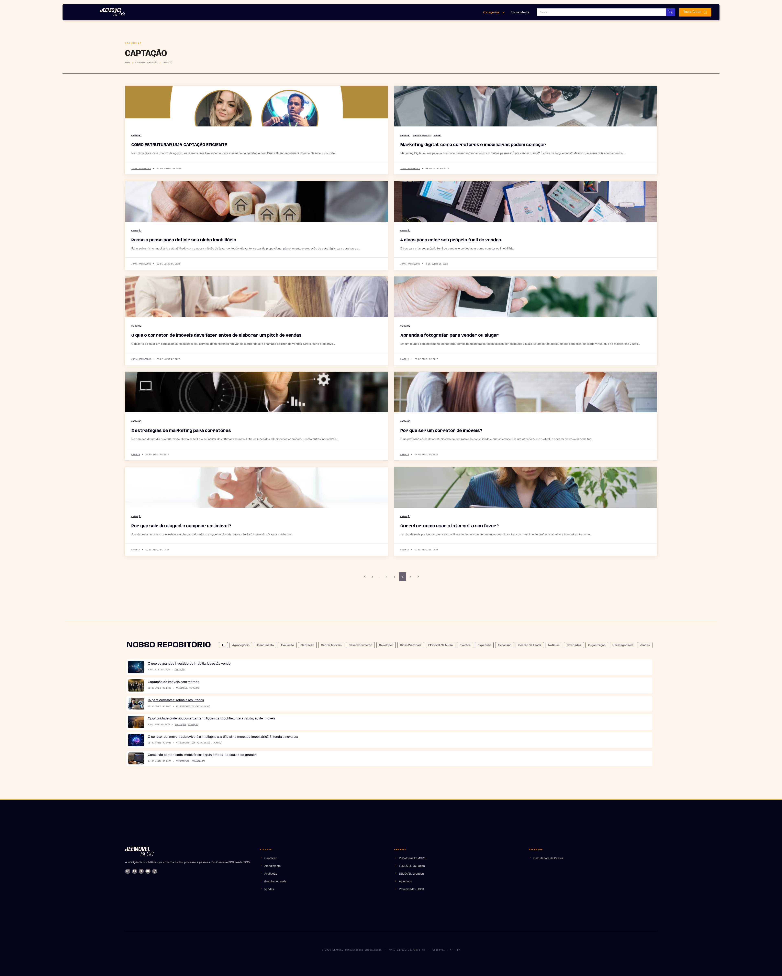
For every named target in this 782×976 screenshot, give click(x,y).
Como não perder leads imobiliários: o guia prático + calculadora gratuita (202, 755)
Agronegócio (240, 645)
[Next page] (418, 577)
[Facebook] (134, 871)
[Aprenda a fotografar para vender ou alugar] (525, 296)
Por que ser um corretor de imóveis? (441, 431)
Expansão (484, 645)
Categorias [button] (491, 12)
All (223, 645)
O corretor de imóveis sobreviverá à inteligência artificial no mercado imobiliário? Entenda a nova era (223, 736)
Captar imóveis (422, 135)
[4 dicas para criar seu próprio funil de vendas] (525, 201)
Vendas (437, 135)
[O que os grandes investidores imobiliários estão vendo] (136, 667)
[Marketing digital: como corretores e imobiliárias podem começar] (525, 106)
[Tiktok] (154, 871)
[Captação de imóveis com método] (136, 685)
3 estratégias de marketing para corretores (181, 431)
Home (127, 62)
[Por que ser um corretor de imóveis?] (525, 392)
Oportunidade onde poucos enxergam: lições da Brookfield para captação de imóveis (211, 718)
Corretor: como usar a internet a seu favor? (449, 526)
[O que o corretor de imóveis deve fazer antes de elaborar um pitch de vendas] (256, 296)
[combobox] (601, 12)
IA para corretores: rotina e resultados (176, 700)
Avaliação (287, 645)
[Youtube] (147, 871)
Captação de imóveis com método (173, 682)
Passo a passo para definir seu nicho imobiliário (183, 240)
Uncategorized (622, 645)
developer (386, 645)
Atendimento (265, 645)
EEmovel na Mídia (440, 645)
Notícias (554, 645)
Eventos (465, 645)
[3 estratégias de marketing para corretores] (256, 392)
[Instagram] (127, 871)
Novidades (574, 645)
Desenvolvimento (360, 645)
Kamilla (404, 359)
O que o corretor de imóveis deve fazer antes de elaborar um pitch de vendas (216, 335)
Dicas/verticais (410, 645)
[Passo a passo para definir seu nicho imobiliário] (256, 201)
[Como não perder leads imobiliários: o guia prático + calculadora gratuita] (136, 758)
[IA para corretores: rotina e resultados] (136, 704)
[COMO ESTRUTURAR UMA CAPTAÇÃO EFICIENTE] (256, 106)
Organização (596, 645)
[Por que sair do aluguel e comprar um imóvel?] (256, 487)
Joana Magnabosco (141, 168)
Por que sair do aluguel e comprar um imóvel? (181, 526)
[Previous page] (364, 577)
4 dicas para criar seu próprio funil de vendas (450, 240)
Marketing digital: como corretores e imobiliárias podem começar (473, 145)
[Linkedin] (141, 871)
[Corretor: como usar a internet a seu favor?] (525, 487)
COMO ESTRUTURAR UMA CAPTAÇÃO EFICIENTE (179, 145)
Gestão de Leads (529, 645)
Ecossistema (520, 12)
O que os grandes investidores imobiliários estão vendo (189, 663)
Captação (136, 135)
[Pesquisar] (670, 12)
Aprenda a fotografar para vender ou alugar (449, 335)
